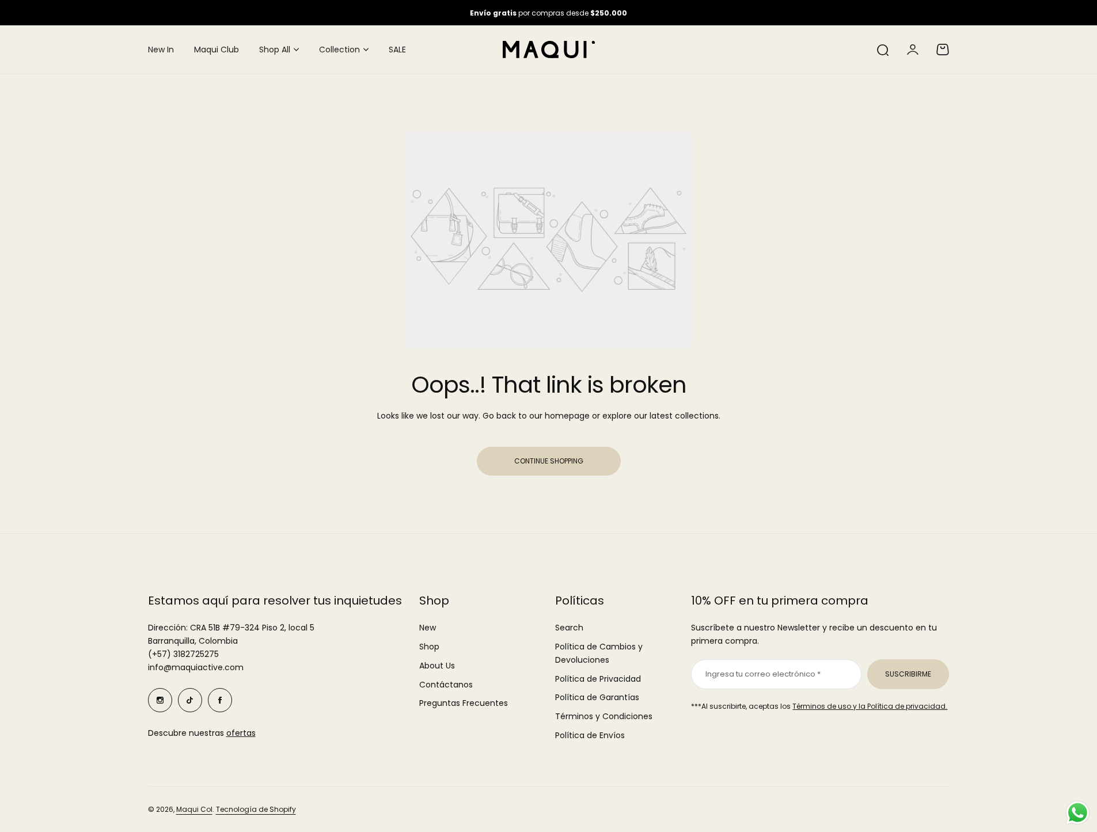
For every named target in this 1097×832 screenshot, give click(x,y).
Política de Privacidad (598, 679)
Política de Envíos (590, 735)
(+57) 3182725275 (183, 654)
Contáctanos (446, 684)
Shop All (274, 49)
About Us (437, 665)
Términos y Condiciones (603, 716)
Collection (339, 49)
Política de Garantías (597, 697)
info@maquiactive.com (196, 667)
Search (569, 627)
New (427, 627)
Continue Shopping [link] (548, 461)
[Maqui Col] (549, 49)
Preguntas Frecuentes (463, 703)
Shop (429, 646)
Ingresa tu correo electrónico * (763, 673)
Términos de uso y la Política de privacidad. (869, 706)
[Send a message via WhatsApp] (1077, 812)
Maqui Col (194, 809)
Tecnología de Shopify (256, 809)
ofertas (241, 733)
